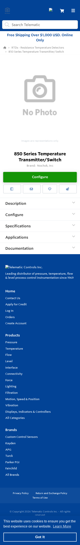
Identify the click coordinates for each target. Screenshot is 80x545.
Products (12, 335)
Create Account (15, 323)
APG (8, 449)
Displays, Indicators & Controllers (28, 411)
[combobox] (40, 24)
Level (9, 361)
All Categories (15, 418)
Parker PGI (12, 462)
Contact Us (12, 298)
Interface (11, 367)
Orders (10, 317)
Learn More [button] (62, 526)
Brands (11, 430)
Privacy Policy (21, 493)
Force (9, 380)
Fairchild (11, 468)
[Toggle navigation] (73, 11)
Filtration (11, 392)
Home (10, 291)
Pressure (11, 342)
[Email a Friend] (68, 189)
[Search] (6, 25)
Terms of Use (40, 497)
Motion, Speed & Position (22, 399)
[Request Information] (32, 189)
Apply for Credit (16, 304)
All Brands (12, 474)
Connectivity (13, 373)
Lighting (10, 386)
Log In (9, 310)
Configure (40, 177)
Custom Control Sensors (21, 436)
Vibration (11, 405)
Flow (8, 354)
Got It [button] (40, 537)
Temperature (14, 348)
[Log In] (51, 10)
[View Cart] (62, 10)
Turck (9, 455)
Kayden (10, 443)
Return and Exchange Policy (51, 493)
